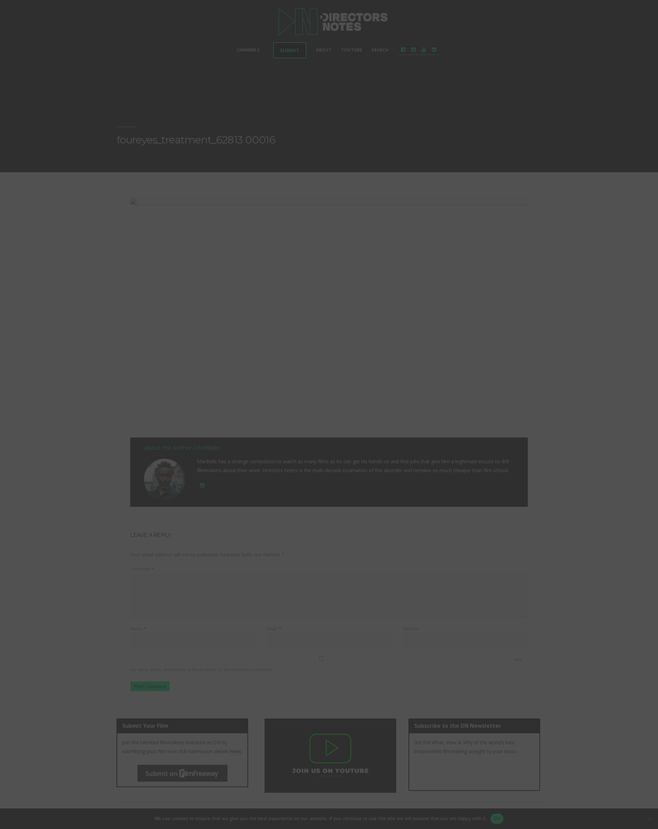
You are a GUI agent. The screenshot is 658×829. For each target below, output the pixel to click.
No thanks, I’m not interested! (329, 523)
